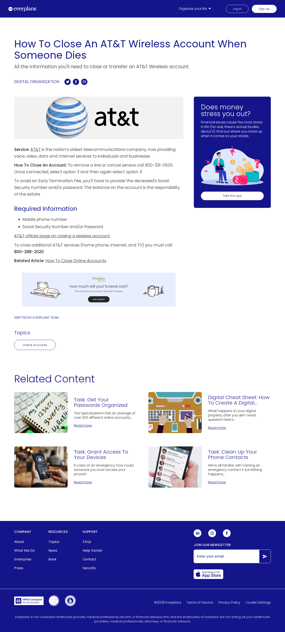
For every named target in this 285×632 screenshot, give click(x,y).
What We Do (24, 550)
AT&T (35, 149)
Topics (53, 541)
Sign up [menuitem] (264, 9)
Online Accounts (35, 345)
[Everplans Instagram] (212, 536)
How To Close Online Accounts (75, 261)
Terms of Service (200, 602)
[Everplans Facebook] (227, 536)
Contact (89, 559)
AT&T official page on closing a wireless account (62, 236)
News (52, 550)
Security (89, 568)
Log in (237, 9)
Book (52, 559)
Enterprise (22, 559)
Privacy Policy (229, 602)
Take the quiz (232, 196)
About (19, 541)
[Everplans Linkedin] (198, 536)
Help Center (93, 550)
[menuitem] (196, 8)
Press (18, 568)
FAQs (87, 541)
